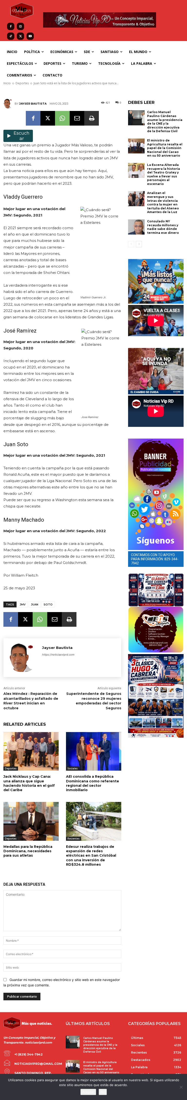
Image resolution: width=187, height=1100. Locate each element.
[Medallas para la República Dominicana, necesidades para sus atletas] (31, 821)
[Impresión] (91, 118)
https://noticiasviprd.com (58, 654)
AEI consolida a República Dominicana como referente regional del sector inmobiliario (92, 783)
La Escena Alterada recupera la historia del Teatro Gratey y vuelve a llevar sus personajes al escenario (163, 174)
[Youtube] (30, 36)
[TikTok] (10, 36)
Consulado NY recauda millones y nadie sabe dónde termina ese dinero (163, 227)
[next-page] (139, 244)
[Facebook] (10, 26)
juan (34, 604)
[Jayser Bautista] (9, 103)
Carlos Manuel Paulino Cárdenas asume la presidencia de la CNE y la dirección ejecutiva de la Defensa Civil (164, 121)
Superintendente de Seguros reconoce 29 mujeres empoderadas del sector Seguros (93, 700)
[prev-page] (131, 244)
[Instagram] (20, 26)
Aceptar (88, 1092)
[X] (20, 36)
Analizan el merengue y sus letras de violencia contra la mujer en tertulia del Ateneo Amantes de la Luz (163, 202)
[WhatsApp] (62, 118)
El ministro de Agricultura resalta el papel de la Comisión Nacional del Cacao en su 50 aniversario (164, 148)
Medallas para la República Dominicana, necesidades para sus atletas (27, 851)
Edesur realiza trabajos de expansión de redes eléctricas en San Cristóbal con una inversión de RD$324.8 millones (91, 855)
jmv (23, 604)
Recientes (73, 838)
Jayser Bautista (33, 103)
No (103, 1092)
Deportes (11, 768)
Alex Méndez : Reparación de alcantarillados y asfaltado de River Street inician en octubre (30, 700)
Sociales (72, 768)
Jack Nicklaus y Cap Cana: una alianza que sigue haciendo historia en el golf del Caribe (29, 783)
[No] (180, 1087)
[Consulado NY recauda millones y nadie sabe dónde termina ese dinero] (136, 227)
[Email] (77, 118)
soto (48, 604)
